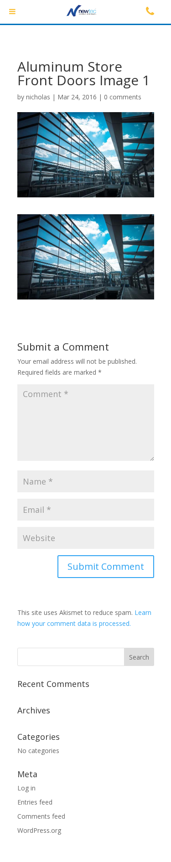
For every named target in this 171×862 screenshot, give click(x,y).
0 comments (122, 97)
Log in (26, 788)
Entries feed (34, 802)
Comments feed (41, 816)
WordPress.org (39, 830)
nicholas (38, 97)
